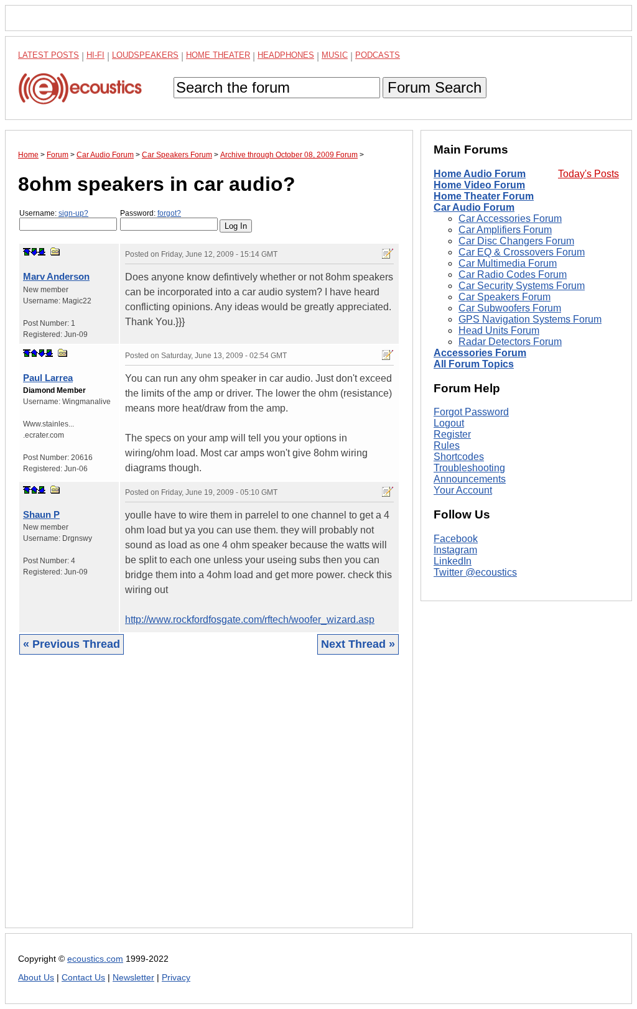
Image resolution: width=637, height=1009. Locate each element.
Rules (447, 445)
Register (452, 434)
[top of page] (26, 252)
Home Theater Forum (484, 196)
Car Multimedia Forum (507, 263)
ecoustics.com (95, 959)
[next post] (34, 252)
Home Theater (218, 55)
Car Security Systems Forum (521, 285)
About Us (36, 977)
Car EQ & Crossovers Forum (521, 252)
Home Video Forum (479, 185)
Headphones (286, 55)
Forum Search (434, 87)
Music (335, 55)
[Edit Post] (387, 254)
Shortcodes (459, 456)
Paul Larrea (48, 377)
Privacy (176, 977)
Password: (150, 213)
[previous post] (34, 353)
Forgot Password (471, 412)
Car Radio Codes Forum (512, 274)
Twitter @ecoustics (475, 572)
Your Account (463, 490)
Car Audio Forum (474, 207)
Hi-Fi (95, 55)
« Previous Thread (71, 644)
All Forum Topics (474, 364)
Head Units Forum (498, 330)
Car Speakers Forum (504, 297)
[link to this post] (55, 251)
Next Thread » (358, 644)
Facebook (456, 538)
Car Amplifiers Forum (505, 229)
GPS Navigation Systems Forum (530, 319)
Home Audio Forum (480, 173)
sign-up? (73, 213)
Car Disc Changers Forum (516, 241)
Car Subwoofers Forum (509, 308)
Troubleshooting (469, 468)
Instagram (455, 550)
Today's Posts (588, 173)
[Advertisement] (209, 800)
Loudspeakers (145, 55)
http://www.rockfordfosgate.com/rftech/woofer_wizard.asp (249, 619)
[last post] (41, 252)
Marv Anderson (56, 276)
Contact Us (83, 977)
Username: (53, 213)
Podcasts (377, 55)
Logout (449, 423)
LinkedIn (453, 561)
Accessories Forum (480, 353)
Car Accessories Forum (510, 218)
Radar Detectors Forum (510, 341)
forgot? (169, 213)
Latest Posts (48, 55)
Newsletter (133, 977)
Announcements (470, 479)
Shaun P (41, 514)
